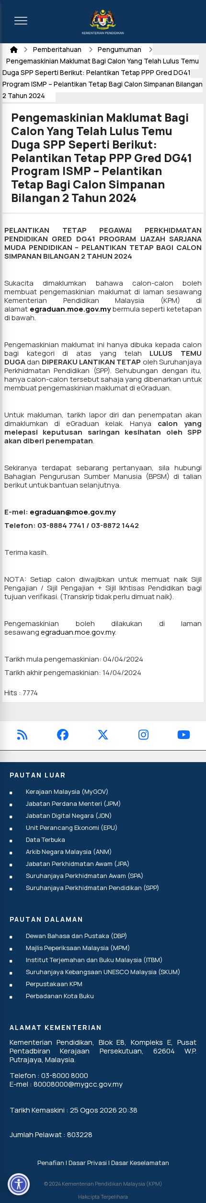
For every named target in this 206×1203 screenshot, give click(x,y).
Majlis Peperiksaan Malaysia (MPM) (78, 947)
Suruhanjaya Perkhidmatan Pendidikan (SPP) (93, 887)
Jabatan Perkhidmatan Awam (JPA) (78, 863)
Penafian (50, 1162)
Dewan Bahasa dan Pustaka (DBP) (76, 935)
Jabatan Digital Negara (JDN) (69, 815)
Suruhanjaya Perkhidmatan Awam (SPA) (85, 875)
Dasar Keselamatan (140, 1162)
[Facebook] (63, 736)
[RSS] (22, 736)
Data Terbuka (45, 839)
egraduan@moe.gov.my (72, 512)
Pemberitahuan (58, 49)
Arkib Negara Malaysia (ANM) (69, 851)
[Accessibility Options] (19, 1184)
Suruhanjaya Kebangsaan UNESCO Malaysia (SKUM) (103, 971)
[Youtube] (183, 736)
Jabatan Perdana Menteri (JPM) (73, 803)
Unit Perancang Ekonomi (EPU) (72, 827)
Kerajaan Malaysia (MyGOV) (67, 791)
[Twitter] (103, 736)
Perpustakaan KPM (54, 983)
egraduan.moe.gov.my (70, 309)
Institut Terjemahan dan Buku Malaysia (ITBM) (94, 959)
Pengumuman (120, 49)
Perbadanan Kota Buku (60, 995)
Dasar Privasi (88, 1162)
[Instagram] (143, 736)
